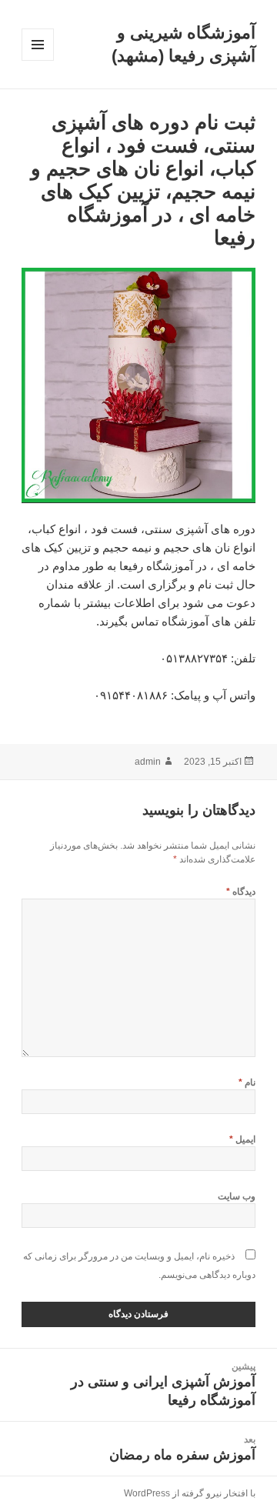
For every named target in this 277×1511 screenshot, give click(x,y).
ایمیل (242, 1139)
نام (247, 1082)
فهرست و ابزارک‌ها (37, 60)
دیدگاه (240, 891)
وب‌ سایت (236, 1196)
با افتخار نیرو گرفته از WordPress (189, 1493)
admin (148, 761)
